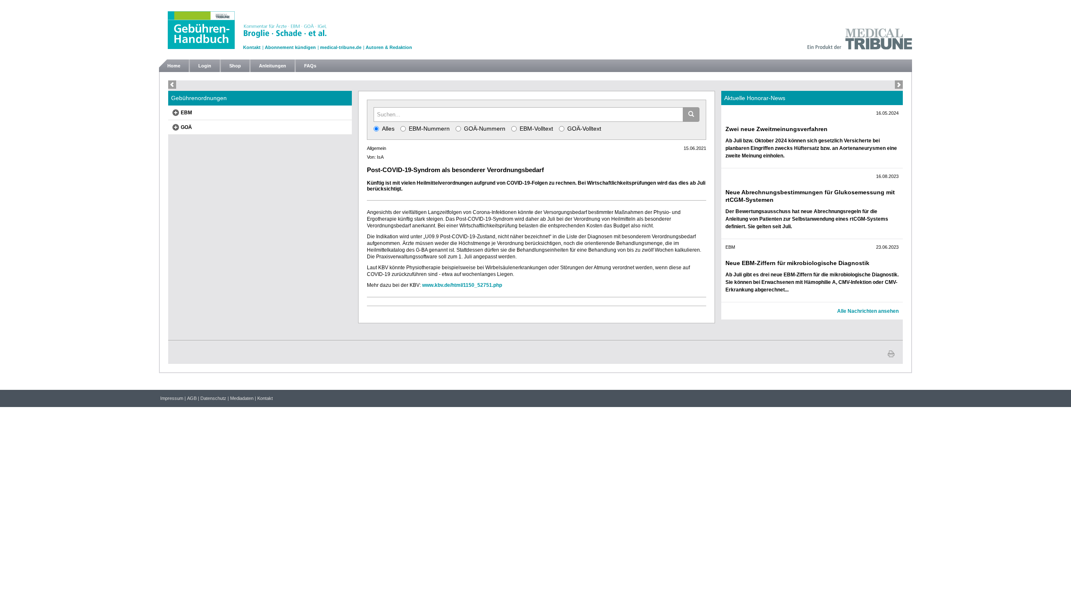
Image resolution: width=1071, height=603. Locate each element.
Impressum (171, 398)
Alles (388, 128)
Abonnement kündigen (290, 47)
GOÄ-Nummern (484, 128)
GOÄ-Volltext (584, 128)
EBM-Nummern (429, 128)
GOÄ (186, 127)
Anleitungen (272, 65)
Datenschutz (213, 398)
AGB (192, 398)
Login (204, 65)
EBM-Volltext (536, 128)
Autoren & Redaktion (389, 47)
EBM (186, 113)
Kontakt (252, 47)
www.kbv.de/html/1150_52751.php (462, 285)
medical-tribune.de (340, 47)
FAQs (310, 65)
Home (173, 65)
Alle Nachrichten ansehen (868, 311)
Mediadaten (242, 398)
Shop (235, 65)
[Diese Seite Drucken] (891, 353)
